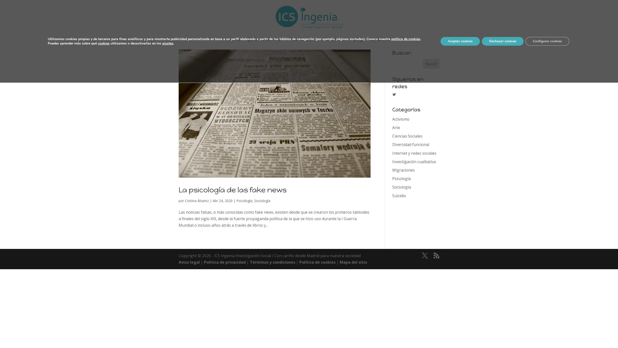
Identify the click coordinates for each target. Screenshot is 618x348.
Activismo (400, 119)
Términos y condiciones (272, 262)
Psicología (244, 200)
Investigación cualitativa (414, 161)
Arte (396, 127)
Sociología (262, 200)
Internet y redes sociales (414, 153)
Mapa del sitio (353, 262)
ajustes (167, 43)
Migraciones (403, 170)
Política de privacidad (225, 262)
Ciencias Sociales (407, 136)
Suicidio (399, 195)
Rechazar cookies (502, 41)
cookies (104, 43)
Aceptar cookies (460, 41)
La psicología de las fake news (233, 189)
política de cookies (405, 39)
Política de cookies (317, 262)
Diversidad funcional (410, 144)
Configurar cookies (547, 41)
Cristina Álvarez (197, 200)
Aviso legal (189, 262)
